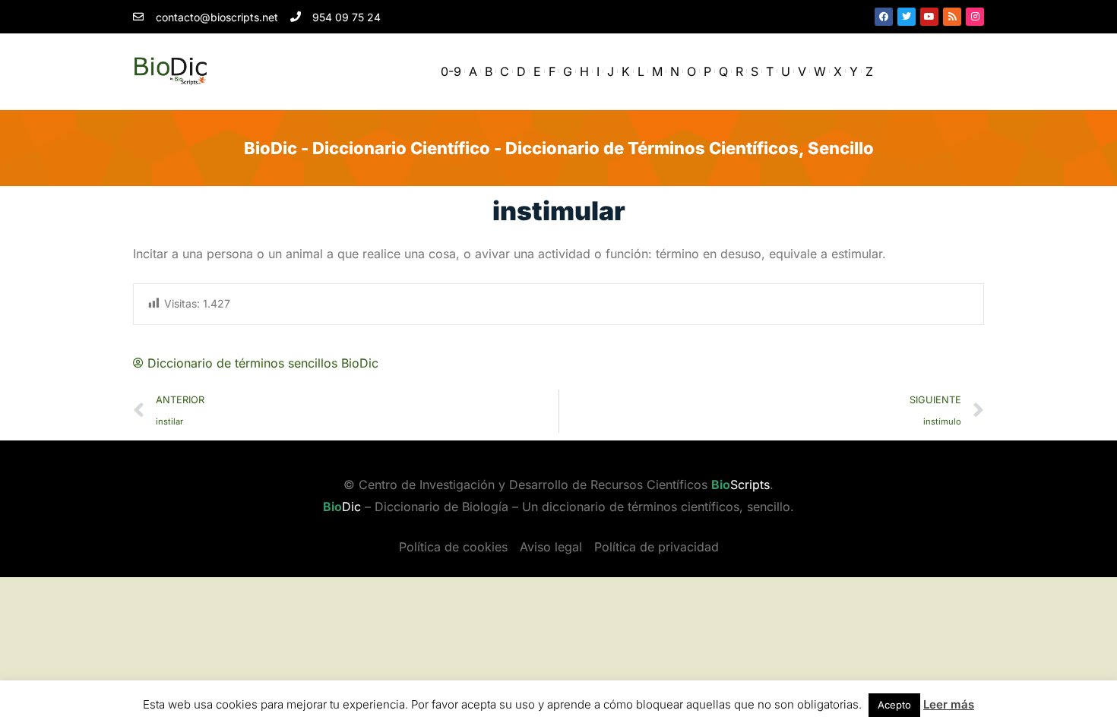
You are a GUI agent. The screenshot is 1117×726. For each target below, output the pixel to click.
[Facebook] (884, 17)
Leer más (948, 704)
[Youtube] (929, 17)
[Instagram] (975, 17)
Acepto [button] (894, 705)
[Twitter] (906, 17)
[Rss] (952, 17)
